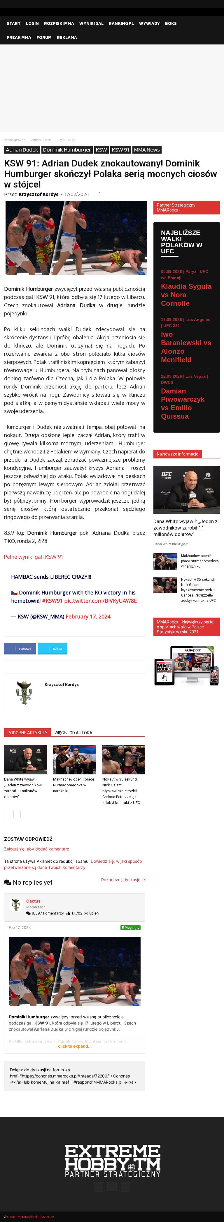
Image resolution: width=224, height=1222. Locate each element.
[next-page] (17, 814)
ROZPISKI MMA (59, 23)
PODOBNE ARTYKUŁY (28, 733)
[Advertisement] (112, 88)
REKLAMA (67, 37)
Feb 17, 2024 (20, 927)
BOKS (171, 23)
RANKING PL (121, 23)
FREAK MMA (19, 37)
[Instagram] (206, 4)
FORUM (44, 37)
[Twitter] (215, 4)
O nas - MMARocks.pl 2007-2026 (30, 1216)
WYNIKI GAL (91, 23)
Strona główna (14, 140)
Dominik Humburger (67, 149)
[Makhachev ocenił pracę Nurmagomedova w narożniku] (74, 759)
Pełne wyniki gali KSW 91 (33, 557)
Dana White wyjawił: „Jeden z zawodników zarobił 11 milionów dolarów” (185, 527)
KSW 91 (120, 149)
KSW (101, 149)
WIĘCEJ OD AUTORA (73, 733)
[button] (213, 23)
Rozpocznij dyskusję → (123, 879)
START (14, 23)
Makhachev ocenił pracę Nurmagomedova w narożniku (73, 785)
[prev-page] (7, 814)
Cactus (33, 900)
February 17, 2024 (88, 616)
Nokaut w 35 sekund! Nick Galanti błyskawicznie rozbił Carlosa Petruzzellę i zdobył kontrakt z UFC (121, 791)
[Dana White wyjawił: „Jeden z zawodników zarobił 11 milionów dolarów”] (25, 759)
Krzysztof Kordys (39, 194)
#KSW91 (52, 600)
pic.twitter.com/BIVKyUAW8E (100, 600)
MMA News (147, 149)
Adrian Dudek (41, 140)
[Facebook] (196, 4)
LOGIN (32, 23)
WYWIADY (149, 23)
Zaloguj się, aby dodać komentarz (36, 848)
